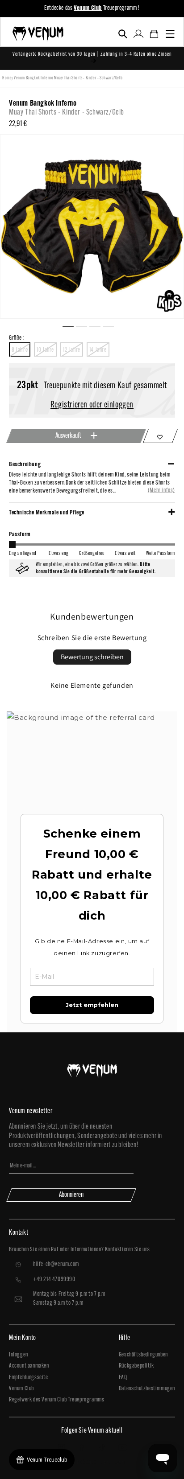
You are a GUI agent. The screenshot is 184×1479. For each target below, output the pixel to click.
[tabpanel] (92, 226)
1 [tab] (71, 325)
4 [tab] (112, 325)
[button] (122, 34)
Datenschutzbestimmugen (147, 1388)
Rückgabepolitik (136, 1366)
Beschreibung (25, 464)
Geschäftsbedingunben (143, 1355)
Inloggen (18, 1355)
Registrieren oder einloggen (92, 405)
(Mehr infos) (161, 490)
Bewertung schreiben (92, 656)
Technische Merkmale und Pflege (46, 512)
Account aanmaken (29, 1366)
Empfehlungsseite (28, 1377)
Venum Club (21, 1388)
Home (7, 78)
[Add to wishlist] (160, 436)
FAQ (123, 1377)
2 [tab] (85, 325)
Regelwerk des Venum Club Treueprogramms (56, 1400)
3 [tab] (98, 325)
